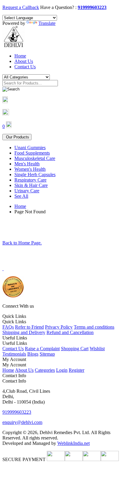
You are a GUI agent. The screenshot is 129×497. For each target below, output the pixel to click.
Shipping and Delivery (23, 332)
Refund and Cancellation (70, 332)
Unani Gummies (30, 147)
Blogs (32, 353)
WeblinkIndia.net (73, 443)
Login (62, 370)
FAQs (8, 327)
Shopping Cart (74, 348)
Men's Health (27, 163)
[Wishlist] (5, 113)
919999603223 (92, 7)
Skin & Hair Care (31, 185)
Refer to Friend (29, 327)
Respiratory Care (30, 179)
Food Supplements (32, 152)
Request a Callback (20, 7)
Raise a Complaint (42, 348)
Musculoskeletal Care (34, 158)
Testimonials (14, 353)
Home (20, 55)
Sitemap (47, 353)
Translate (47, 23)
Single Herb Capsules (35, 174)
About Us (23, 61)
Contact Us (25, 66)
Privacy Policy (59, 327)
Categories (45, 370)
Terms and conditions (94, 327)
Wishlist (97, 348)
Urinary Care (26, 190)
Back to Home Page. (22, 242)
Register (76, 370)
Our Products (17, 137)
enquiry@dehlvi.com (22, 422)
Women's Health (30, 169)
